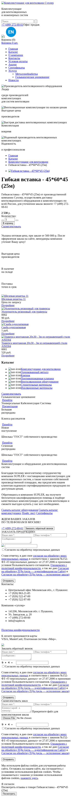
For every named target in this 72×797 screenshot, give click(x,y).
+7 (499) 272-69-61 (12, 24)
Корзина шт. (9, 42)
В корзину (8, 223)
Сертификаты (16, 67)
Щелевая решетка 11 (13, 299)
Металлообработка (26, 73)
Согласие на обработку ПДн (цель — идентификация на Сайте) (35, 570)
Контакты (14, 58)
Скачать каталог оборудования (19, 509)
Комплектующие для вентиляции (41, 369)
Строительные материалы (36, 384)
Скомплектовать (11, 226)
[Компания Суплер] (27, 2)
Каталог (13, 51)
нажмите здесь (29, 778)
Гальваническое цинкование (32, 77)
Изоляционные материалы (36, 387)
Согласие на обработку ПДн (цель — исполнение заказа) (35, 574)
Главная (13, 48)
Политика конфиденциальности (20, 629)
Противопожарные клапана (37, 378)
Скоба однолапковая (13, 327)
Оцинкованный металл (34, 372)
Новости (13, 80)
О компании (15, 55)
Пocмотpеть (9, 793)
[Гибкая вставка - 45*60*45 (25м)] (29, 170)
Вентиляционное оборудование (40, 381)
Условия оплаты (18, 61)
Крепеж (25, 375)
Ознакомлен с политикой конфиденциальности (34, 567)
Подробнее (8, 305)
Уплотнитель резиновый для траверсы (24, 311)
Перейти (7, 400)
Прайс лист (28, 513)
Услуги (12, 70)
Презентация (9, 406)
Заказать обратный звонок (39, 528)
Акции (12, 64)
